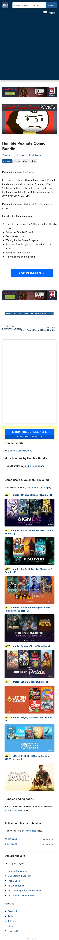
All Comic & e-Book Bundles (22, 895)
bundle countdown (14, 810)
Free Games (14, 880)
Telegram (12, 921)
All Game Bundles (17, 885)
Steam (11, 925)
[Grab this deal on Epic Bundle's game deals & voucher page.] (29, 512)
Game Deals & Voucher (19, 875)
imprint (33, 938)
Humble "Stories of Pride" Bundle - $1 (30, 646)
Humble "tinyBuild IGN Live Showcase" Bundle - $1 (28, 570)
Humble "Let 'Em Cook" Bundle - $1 (29, 681)
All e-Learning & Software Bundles (24, 890)
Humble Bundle (31, 465)
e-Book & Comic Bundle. (20, 450)
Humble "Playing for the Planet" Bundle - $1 (29, 719)
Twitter (11, 916)
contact (26, 938)
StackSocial (29, 844)
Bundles (6, 155)
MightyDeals (29, 839)
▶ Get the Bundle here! (32, 272)
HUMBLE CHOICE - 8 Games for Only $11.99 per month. (27, 757)
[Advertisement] (29, 47)
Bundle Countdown (17, 870)
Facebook (12, 911)
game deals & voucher (36, 487)
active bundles (29, 830)
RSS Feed (13, 930)
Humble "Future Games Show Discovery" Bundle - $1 (29, 532)
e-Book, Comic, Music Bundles (29, 155)
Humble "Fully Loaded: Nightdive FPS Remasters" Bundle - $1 (27, 609)
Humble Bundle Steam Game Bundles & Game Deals (29, 313)
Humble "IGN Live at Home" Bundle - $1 (31, 494)
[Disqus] (29, 381)
